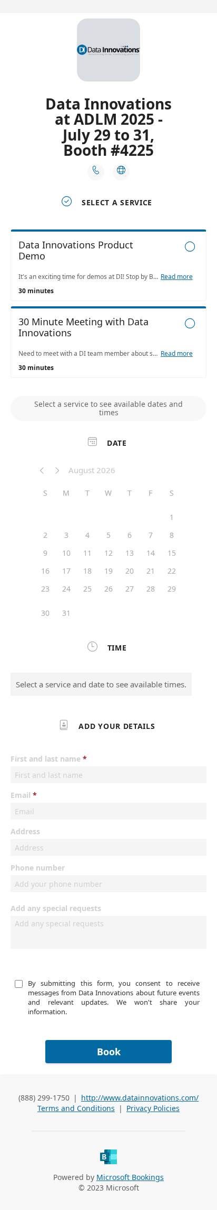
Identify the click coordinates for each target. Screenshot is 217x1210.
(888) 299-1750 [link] (44, 1098)
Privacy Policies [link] (153, 1108)
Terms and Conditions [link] (76, 1108)
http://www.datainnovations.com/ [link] (140, 1098)
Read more (177, 277)
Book (109, 1051)
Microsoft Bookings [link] (130, 1177)
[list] (108, 306)
